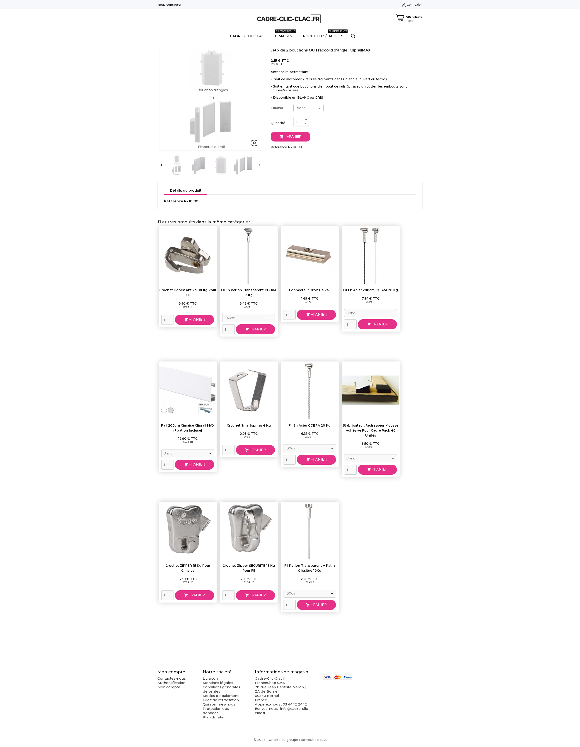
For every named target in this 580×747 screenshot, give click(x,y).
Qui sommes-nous (219, 704)
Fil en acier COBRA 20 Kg (310, 425)
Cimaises (285, 34)
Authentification (171, 683)
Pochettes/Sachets (325, 34)
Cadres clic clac (247, 36)
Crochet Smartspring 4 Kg (249, 425)
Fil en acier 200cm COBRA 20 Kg (370, 290)
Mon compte (168, 687)
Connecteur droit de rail (310, 290)
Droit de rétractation (221, 700)
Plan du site (213, 717)
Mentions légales (218, 683)
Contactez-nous (171, 678)
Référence (279, 147)
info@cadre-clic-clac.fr (282, 710)
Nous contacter (169, 4)
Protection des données (216, 710)
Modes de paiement (221, 695)
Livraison (210, 678)
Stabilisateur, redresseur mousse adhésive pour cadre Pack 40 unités (370, 430)
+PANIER (291, 136)
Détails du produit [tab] (185, 190)
